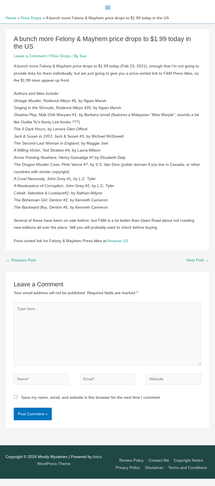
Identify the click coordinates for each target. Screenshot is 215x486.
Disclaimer (154, 468)
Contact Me (159, 460)
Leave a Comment (30, 56)
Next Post (198, 260)
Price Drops (60, 56)
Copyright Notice (188, 460)
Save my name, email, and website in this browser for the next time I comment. (91, 397)
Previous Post (21, 260)
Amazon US (117, 241)
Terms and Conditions (187, 468)
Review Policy (131, 460)
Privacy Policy (128, 468)
